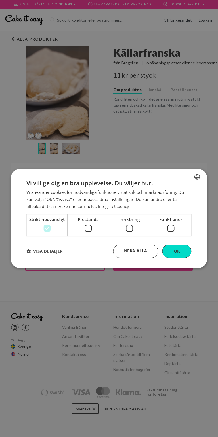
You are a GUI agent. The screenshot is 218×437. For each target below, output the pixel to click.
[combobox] (197, 177)
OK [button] (177, 251)
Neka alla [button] (135, 250)
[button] (44, 251)
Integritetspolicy (113, 206)
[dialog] (109, 218)
